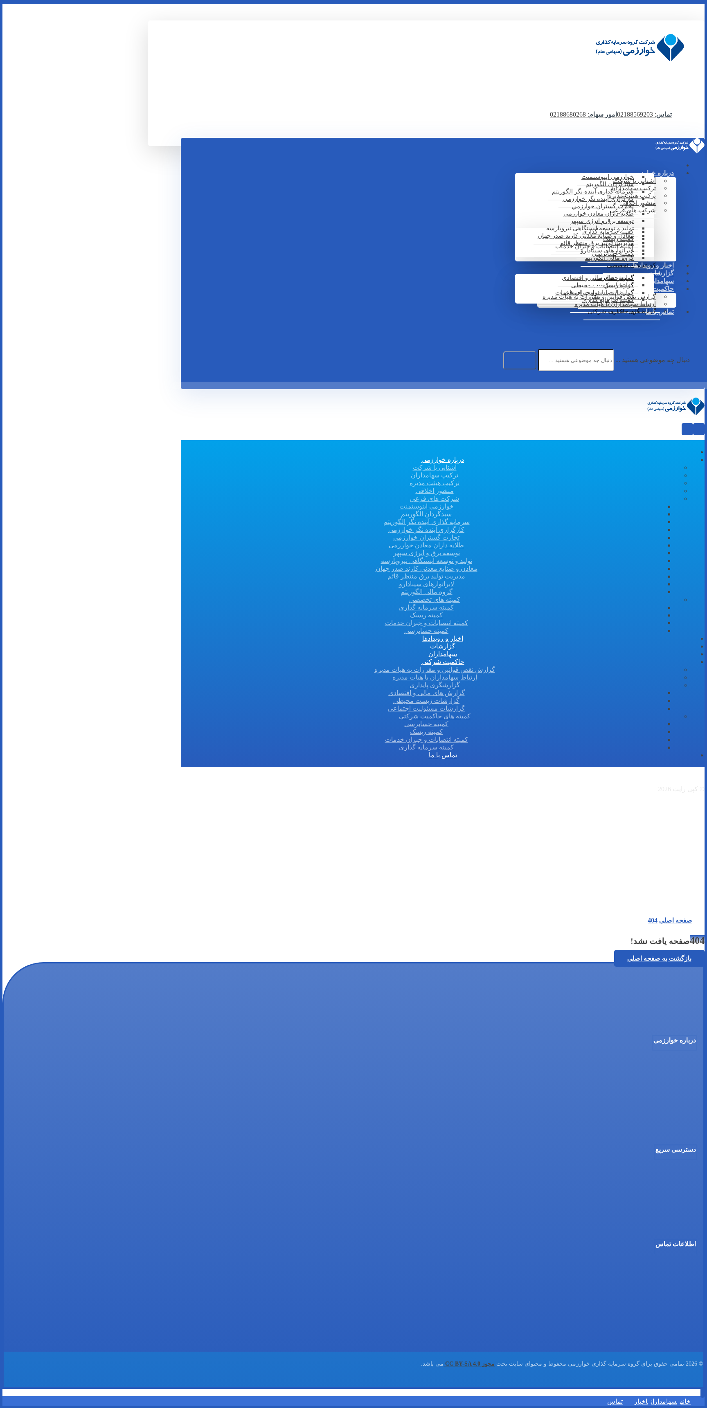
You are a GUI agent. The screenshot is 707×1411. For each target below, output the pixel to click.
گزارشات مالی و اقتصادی (658, 1198)
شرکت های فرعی (668, 1096)
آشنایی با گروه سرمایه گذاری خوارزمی (641, 1066)
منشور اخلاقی (673, 1088)
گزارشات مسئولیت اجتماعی (654, 1212)
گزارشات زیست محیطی (659, 1205)
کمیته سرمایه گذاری (665, 1103)
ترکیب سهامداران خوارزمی (656, 1074)
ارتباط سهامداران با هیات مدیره (650, 1190)
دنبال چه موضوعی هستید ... (652, 359)
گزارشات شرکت (669, 1175)
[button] (695, 325)
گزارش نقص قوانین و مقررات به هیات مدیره (634, 1183)
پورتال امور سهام (669, 1220)
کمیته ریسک (675, 1110)
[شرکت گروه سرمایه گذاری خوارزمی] (640, 59)
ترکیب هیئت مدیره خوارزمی (655, 1081)
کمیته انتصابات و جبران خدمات (651, 1118)
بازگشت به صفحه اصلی (659, 958)
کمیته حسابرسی (670, 1125)
